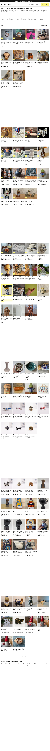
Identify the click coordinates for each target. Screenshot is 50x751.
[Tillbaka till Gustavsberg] (2, 16)
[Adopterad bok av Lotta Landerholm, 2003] (31, 34)
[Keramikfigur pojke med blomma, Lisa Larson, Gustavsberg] (6, 503)
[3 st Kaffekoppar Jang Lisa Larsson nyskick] (31, 248)
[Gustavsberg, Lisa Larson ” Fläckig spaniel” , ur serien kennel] (43, 132)
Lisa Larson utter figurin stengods (6, 139)
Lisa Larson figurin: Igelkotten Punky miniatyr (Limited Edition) (30, 415)
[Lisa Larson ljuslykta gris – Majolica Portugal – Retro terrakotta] (19, 641)
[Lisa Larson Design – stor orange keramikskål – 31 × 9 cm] (19, 388)
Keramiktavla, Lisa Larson (18, 62)
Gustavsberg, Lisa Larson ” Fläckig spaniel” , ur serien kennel (43, 139)
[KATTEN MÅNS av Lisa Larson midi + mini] (31, 193)
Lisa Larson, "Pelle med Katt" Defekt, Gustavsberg (42, 491)
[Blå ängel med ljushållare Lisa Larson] (6, 152)
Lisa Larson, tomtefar (6, 647)
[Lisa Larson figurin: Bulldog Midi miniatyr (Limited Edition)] (31, 483)
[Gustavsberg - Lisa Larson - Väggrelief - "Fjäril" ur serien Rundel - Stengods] (19, 367)
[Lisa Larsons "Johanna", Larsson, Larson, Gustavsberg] (6, 601)
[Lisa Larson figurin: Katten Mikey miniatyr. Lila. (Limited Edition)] (19, 408)
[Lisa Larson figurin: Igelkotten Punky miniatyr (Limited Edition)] (31, 408)
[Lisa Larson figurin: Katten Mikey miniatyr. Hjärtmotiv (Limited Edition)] (43, 408)
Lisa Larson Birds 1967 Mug (18, 511)
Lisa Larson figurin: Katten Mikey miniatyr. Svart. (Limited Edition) (18, 435)
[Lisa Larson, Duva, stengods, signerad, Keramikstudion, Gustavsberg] (6, 75)
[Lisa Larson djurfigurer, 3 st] (6, 248)
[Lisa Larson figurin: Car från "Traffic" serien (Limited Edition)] (6, 483)
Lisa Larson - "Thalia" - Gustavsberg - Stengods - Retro (18, 41)
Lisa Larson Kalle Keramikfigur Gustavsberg (29, 395)
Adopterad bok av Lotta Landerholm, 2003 (30, 41)
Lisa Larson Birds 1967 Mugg (30, 511)
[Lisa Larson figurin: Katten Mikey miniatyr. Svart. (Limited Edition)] (19, 428)
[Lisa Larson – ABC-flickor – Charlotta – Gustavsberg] (43, 152)
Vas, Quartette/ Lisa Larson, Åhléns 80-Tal (18, 317)
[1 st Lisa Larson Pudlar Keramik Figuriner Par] (31, 152)
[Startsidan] (7, 4)
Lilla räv (27, 296)
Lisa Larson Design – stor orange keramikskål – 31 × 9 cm (18, 395)
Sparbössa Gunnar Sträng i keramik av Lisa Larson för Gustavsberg (6, 317)
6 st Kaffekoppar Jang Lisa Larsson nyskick (42, 256)
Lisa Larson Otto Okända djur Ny (30, 63)
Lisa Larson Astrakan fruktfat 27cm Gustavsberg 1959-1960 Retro (30, 374)
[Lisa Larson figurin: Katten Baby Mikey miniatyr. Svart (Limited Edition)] (6, 428)
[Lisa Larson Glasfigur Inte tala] (43, 270)
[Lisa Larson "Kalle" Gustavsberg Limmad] (43, 173)
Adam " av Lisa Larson (6, 395)
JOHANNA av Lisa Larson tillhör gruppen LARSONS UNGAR (18, 200)
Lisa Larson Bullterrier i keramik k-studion (42, 609)
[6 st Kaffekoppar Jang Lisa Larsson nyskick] (43, 248)
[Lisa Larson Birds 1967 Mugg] (31, 503)
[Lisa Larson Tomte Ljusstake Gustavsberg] (31, 621)
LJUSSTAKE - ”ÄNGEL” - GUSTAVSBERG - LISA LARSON (43, 297)
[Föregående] (17, 656)
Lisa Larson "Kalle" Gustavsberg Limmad (42, 181)
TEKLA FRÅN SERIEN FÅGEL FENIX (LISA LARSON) (5, 277)
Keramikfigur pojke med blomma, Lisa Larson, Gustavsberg (6, 511)
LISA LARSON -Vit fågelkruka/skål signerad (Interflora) (18, 552)
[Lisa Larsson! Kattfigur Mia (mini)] (19, 173)
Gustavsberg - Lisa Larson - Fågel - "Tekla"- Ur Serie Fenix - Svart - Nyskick (43, 511)
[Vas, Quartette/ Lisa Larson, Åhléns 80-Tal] (19, 310)
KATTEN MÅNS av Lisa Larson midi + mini (30, 200)
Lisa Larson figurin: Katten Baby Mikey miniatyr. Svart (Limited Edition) (6, 435)
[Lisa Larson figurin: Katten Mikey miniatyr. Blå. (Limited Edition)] (6, 408)
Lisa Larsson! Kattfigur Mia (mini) (18, 181)
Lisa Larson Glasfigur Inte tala (43, 277)
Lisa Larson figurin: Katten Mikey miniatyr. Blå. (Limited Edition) (6, 415)
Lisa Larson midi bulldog (43, 62)
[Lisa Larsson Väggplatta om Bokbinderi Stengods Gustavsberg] (31, 173)
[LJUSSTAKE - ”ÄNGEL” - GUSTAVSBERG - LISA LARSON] (43, 290)
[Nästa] (33, 656)
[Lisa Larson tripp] (31, 601)
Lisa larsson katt (16, 296)
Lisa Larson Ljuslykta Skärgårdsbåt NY (42, 41)
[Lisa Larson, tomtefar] (6, 641)
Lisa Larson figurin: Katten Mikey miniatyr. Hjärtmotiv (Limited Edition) (42, 415)
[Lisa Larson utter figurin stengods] (6, 132)
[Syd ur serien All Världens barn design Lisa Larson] (19, 152)
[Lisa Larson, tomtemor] (43, 621)
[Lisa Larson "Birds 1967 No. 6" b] (31, 132)
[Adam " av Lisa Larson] (6, 388)
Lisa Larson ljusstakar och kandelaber (6, 628)
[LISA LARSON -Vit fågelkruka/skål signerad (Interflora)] (19, 544)
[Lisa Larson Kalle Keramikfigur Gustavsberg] (31, 388)
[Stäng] (49, 1)
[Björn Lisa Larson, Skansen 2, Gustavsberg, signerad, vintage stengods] (19, 621)
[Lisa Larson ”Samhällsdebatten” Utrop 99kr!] (7, 290)
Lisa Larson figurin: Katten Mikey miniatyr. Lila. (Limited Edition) (18, 415)
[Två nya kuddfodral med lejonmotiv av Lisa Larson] (19, 248)
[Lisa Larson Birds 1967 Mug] (19, 503)
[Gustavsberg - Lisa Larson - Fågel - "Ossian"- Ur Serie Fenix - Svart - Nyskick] (6, 524)
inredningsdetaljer (17, 663)
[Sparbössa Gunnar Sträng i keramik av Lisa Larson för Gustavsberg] (6, 310)
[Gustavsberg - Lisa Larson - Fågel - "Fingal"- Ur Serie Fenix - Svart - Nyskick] (19, 524)
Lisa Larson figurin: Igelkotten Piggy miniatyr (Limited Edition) (18, 491)
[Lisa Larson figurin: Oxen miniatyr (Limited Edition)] (31, 428)
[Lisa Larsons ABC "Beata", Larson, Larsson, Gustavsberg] (19, 601)
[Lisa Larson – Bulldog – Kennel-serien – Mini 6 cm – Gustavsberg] (19, 270)
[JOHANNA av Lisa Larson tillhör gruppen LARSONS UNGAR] (19, 193)
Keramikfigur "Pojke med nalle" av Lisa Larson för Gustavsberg (43, 532)
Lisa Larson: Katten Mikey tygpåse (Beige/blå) (43, 395)
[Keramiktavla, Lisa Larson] (19, 55)
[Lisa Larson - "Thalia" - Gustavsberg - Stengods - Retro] (19, 34)
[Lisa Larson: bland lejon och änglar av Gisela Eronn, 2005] (19, 75)
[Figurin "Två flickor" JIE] (31, 310)
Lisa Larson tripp (29, 608)
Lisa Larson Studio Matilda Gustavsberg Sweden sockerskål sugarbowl (30, 532)
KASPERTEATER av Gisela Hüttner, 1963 (31, 552)
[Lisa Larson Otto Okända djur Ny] (31, 55)
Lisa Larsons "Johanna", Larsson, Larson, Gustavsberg (6, 609)
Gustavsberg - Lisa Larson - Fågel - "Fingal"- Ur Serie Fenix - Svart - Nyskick (18, 532)
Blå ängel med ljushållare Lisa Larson (6, 159)
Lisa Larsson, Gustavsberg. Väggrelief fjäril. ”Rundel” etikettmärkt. (6, 200)
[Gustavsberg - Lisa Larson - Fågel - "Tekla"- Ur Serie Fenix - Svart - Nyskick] (43, 503)
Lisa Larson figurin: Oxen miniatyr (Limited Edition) (30, 435)
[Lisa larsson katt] (19, 290)
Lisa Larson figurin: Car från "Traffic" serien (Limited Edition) (6, 491)
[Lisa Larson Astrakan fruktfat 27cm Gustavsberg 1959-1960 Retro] (31, 367)
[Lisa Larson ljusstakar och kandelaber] (6, 621)
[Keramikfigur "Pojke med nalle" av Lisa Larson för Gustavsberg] (43, 524)
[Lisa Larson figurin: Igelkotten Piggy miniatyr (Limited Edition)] (19, 483)
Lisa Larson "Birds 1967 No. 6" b (30, 139)
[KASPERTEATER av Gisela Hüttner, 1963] (31, 544)
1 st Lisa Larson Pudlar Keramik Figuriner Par (30, 159)
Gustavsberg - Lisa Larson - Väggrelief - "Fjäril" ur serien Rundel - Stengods (18, 374)
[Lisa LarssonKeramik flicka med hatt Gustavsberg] (6, 34)
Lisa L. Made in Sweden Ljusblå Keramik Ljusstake (30, 277)
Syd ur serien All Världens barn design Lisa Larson (18, 159)
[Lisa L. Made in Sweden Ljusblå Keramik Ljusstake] (31, 270)
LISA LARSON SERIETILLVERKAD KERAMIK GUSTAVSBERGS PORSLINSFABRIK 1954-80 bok (6, 552)
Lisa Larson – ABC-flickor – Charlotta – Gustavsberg (43, 159)
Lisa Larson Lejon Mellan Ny (6, 63)
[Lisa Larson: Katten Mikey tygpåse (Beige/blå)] (43, 388)
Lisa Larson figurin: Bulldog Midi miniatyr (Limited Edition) (29, 491)
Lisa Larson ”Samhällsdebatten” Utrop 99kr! (5, 297)
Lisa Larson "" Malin (42, 373)
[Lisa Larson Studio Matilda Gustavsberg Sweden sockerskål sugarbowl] (31, 524)
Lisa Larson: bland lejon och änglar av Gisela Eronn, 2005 (18, 83)
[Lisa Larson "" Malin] (43, 367)
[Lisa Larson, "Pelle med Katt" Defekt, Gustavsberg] (43, 483)
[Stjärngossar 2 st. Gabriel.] (6, 173)
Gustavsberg (6, 15)
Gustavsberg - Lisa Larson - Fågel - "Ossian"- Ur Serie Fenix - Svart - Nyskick (6, 532)
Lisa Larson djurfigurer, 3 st (6, 256)
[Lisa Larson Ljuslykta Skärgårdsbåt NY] (43, 34)
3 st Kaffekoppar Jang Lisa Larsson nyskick (30, 256)
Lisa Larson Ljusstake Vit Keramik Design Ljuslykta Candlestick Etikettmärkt (6, 374)
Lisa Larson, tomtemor (42, 628)
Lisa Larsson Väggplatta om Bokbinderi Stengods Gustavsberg (30, 181)
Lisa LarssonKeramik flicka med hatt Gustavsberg (6, 41)
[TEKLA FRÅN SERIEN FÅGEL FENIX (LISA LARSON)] (6, 270)
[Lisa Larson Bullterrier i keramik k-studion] (43, 601)
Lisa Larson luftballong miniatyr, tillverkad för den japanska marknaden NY (18, 139)
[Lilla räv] (31, 290)
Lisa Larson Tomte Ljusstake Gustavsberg (30, 628)
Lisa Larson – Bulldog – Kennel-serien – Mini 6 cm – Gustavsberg (18, 277)
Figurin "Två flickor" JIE (30, 316)
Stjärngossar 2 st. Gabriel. (5, 181)
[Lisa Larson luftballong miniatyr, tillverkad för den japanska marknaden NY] (19, 132)
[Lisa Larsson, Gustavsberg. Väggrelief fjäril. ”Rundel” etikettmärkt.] (6, 193)
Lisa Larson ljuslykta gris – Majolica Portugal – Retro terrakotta (18, 648)
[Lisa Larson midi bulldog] (43, 55)
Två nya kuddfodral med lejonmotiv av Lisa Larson (18, 256)
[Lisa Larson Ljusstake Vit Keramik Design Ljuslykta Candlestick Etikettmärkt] (6, 367)
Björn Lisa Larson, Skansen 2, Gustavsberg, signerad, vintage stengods (18, 628)
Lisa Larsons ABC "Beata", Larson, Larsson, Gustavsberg (19, 609)
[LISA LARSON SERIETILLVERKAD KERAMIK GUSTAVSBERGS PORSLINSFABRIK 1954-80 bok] (6, 544)
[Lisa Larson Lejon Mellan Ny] (6, 55)
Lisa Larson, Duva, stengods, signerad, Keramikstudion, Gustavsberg (5, 83)
